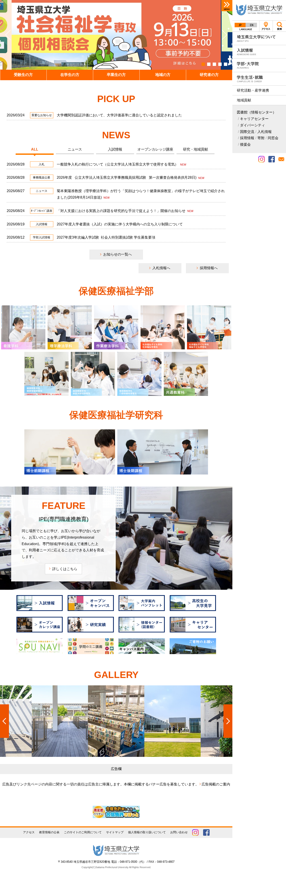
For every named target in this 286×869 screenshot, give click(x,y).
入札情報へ (161, 268)
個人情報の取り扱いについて (147, 832)
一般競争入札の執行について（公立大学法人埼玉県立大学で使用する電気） (118, 164)
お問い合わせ (179, 832)
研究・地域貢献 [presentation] (195, 149)
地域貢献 (244, 100)
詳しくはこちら (64, 569)
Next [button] (222, 35)
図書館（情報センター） (256, 112)
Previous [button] (10, 35)
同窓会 (273, 138)
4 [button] (220, 64)
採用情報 (247, 138)
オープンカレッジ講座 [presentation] (155, 149)
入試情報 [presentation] (115, 149)
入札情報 (264, 132)
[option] (116, 35)
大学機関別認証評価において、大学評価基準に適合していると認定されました (119, 115)
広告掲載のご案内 (216, 784)
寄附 (261, 138)
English (251, 25)
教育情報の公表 (49, 832)
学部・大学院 (259, 65)
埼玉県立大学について (259, 38)
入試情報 (259, 51)
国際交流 (247, 132)
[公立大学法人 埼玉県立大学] (259, 10)
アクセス (266, 26)
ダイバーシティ (252, 125)
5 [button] (225, 64)
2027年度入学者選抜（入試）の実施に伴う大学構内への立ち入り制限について (120, 224)
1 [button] (203, 64)
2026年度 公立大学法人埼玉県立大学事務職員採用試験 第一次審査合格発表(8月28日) (127, 177)
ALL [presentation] (34, 149)
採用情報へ (209, 268)
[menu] (226, 5)
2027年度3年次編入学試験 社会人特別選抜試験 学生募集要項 (106, 237)
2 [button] (208, 64)
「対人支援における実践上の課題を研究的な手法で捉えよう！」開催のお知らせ (121, 211)
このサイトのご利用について (83, 832)
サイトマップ (115, 832)
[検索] (279, 25)
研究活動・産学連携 (253, 90)
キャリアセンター (254, 119)
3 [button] (214, 64)
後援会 (245, 144)
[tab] (35, 149)
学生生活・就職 (259, 78)
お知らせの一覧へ (117, 254)
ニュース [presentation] (75, 149)
